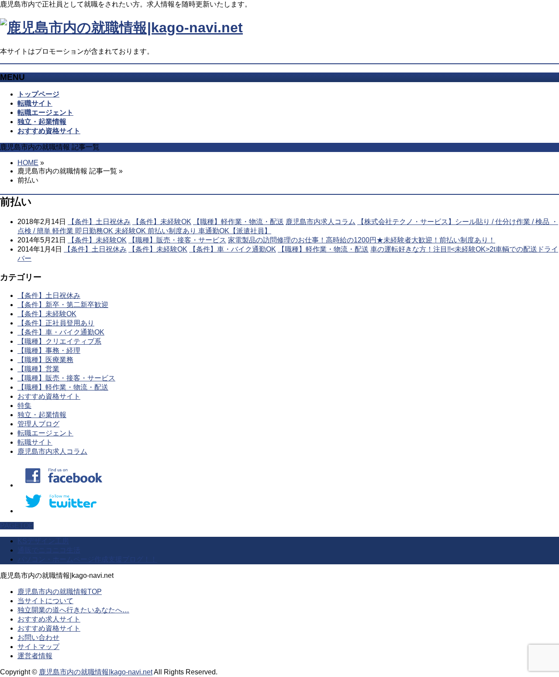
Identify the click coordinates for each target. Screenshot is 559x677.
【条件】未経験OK (161, 221)
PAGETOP (17, 525)
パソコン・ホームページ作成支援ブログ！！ (87, 559)
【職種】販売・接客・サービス (177, 240)
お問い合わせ (38, 637)
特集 (24, 405)
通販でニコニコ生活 (48, 550)
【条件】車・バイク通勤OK (232, 249)
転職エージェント (45, 433)
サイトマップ (38, 646)
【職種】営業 (38, 369)
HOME (27, 162)
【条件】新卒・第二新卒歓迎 (62, 304)
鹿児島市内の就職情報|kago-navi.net (95, 672)
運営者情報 (34, 656)
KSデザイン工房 (43, 541)
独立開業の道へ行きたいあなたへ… (73, 610)
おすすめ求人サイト (48, 619)
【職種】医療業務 (45, 359)
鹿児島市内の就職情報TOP (59, 591)
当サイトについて (45, 600)
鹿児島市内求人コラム (320, 221)
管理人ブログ (38, 424)
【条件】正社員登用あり (55, 323)
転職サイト (34, 442)
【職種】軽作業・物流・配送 (238, 221)
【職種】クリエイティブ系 (59, 341)
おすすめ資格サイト (48, 396)
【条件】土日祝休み (99, 221)
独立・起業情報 (41, 414)
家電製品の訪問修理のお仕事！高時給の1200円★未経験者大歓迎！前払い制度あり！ (361, 240)
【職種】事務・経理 (48, 350)
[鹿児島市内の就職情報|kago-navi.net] (121, 27)
